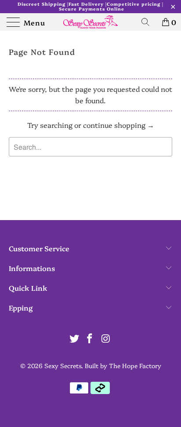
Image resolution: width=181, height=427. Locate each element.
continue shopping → (118, 125)
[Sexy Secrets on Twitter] (74, 338)
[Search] (148, 22)
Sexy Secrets (62, 365)
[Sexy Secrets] (90, 22)
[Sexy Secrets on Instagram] (105, 338)
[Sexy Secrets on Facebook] (90, 338)
